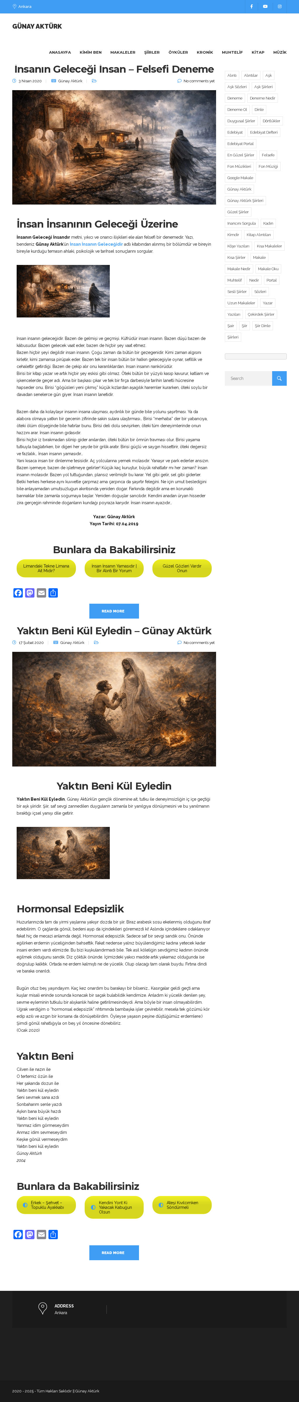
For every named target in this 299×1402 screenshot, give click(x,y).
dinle (259, 109)
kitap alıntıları (259, 235)
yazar (268, 303)
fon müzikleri (239, 166)
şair (230, 326)
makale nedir (239, 269)
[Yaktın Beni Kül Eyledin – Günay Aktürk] (114, 712)
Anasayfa (60, 52)
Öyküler (178, 52)
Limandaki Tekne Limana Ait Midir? (46, 568)
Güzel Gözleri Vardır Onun (182, 568)
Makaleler (122, 52)
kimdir (233, 235)
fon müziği (268, 166)
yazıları (233, 314)
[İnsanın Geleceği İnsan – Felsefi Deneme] (114, 150)
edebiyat (235, 132)
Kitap (258, 52)
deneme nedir (262, 98)
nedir (254, 280)
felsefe (268, 155)
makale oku (268, 269)
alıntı (232, 75)
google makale (240, 178)
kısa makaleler (269, 246)
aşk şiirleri (263, 87)
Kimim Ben (91, 52)
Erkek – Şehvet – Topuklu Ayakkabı (47, 1205)
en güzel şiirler (240, 155)
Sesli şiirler (237, 291)
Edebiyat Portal (240, 144)
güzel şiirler (238, 212)
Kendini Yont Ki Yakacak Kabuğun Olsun (115, 1207)
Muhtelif (232, 52)
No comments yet (199, 81)
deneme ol (237, 109)
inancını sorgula (241, 223)
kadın (268, 223)
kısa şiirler (236, 257)
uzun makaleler (241, 303)
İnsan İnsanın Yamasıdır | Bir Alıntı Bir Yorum (114, 568)
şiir (244, 326)
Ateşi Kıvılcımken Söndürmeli (182, 1205)
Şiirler (152, 52)
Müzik (280, 52)
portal (272, 280)
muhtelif (234, 280)
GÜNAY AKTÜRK (37, 26)
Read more (113, 611)
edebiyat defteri (264, 132)
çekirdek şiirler (261, 314)
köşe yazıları (238, 246)
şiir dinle (262, 326)
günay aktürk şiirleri (245, 200)
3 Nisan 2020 (30, 81)
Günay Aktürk (70, 81)
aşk (268, 75)
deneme (234, 98)
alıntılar (251, 75)
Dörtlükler (271, 121)
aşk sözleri (237, 87)
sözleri (260, 291)
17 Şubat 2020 (31, 642)
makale (259, 257)
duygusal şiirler (241, 121)
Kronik (205, 52)
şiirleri (233, 337)
